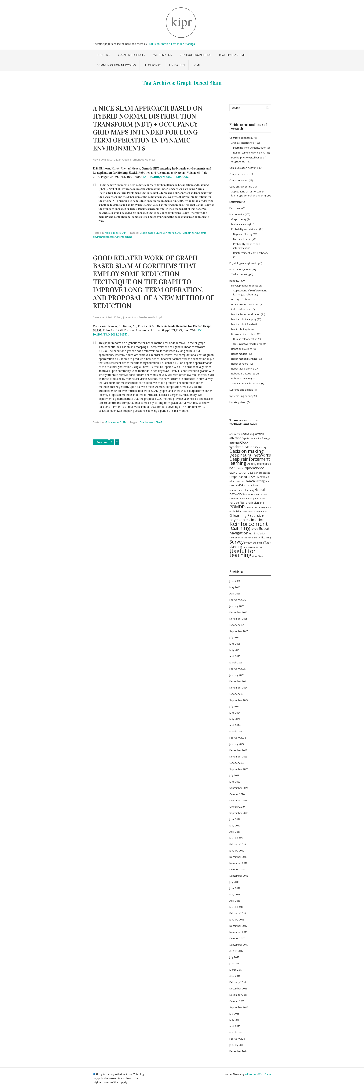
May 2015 (234, 1020)
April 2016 (234, 976)
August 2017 (236, 951)
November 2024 (238, 687)
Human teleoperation (245, 339)
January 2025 (236, 675)
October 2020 (237, 794)
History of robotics (241, 299)
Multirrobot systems (242, 329)
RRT (251, 533)
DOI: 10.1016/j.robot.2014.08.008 (165, 177)
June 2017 (234, 963)
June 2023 (234, 781)
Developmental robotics (244, 285)
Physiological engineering (244, 263)
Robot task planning (242, 368)
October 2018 (237, 869)
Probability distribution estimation (248, 511)
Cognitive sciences (131, 55)
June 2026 (234, 581)
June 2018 (234, 888)
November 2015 (238, 994)
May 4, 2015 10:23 (103, 159)
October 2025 (237, 625)
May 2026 (234, 587)
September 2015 (238, 1007)
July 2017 (234, 957)
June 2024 (234, 712)
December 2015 (238, 988)
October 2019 (237, 806)
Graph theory (238, 219)
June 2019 (234, 819)
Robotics (103, 55)
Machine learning (243, 239)
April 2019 (234, 831)
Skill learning (264, 537)
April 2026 (234, 593)
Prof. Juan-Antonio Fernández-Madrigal (171, 44)
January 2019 (236, 850)
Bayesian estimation (251, 438)
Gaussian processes (259, 472)
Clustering (260, 447)
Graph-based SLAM (151, 232)
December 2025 (238, 612)
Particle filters (238, 502)
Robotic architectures (243, 373)
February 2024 (237, 737)
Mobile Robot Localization (245, 314)
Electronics (152, 65)
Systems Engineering (241, 396)
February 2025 (237, 668)
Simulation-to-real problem (243, 537)
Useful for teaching (121, 236)
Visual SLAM (258, 556)
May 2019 (234, 825)
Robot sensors (239, 363)
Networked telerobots (244, 334)
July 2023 (234, 775)
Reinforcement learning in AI (249, 152)
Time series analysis (252, 547)
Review (254, 528)
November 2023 (238, 756)
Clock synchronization (242, 444)
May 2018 (234, 894)
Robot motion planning (244, 358)
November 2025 (238, 618)
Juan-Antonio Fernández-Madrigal (135, 159)
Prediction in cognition (259, 507)
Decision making (246, 451)
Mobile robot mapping (243, 319)
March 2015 (235, 1032)
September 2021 (238, 788)
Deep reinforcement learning (249, 461)
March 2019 (235, 838)
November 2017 (238, 932)
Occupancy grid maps (240, 498)
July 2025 (234, 637)
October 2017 (237, 938)
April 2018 (234, 900)
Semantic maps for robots (246, 383)
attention (235, 438)
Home (196, 65)
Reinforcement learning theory (250, 253)
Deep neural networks (250, 455)
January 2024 (236, 744)
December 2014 (238, 1051)
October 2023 (237, 763)
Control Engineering (195, 55)
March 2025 (235, 662)
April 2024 (234, 725)
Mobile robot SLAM (115, 232)
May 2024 (234, 719)
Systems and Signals (241, 389)
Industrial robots (240, 309)
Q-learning (238, 515)
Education (177, 65)
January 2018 (236, 919)
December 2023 (238, 750)
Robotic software (241, 378)
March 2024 (235, 731)
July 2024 (234, 706)
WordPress (264, 1074)
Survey (236, 541)
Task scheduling (240, 274)
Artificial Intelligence (242, 142)
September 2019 (238, 813)
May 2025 (234, 650)
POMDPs (237, 507)
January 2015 (236, 1045)
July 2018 (234, 882)
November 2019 (238, 800)
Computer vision (238, 180)
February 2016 (237, 982)
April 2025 (234, 656)
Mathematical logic (241, 224)
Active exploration (253, 434)
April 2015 (234, 1026)
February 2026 (237, 599)
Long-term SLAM (172, 232)
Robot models (239, 353)
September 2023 (238, 769)
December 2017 (238, 926)
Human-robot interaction (245, 304)
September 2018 (238, 875)
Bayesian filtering (242, 234)
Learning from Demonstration (249, 147)
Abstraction (235, 433)
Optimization (258, 498)
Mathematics (162, 55)
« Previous (100, 442)
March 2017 (235, 969)
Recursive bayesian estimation (246, 517)
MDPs (241, 485)
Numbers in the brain (256, 494)
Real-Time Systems (232, 55)
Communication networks (116, 65)
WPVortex (250, 1074)
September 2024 (238, 700)
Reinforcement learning (248, 526)
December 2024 (238, 681)
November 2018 (238, 863)
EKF (231, 468)
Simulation (259, 533)
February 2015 (237, 1038)
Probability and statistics (245, 229)
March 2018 (235, 907)
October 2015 (237, 1001)
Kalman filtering (255, 481)
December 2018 (238, 857)
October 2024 (237, 694)
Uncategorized (237, 402)
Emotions (238, 468)
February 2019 (237, 844)
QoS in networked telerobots (249, 344)
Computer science (239, 174)
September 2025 (238, 631)
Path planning (256, 502)
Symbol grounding (254, 542)
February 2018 (237, 913)
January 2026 (236, 606)
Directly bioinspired (259, 463)
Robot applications (241, 349)
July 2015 (234, 1013)
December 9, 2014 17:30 (106, 317)
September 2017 (238, 944)
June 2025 (234, 643)
